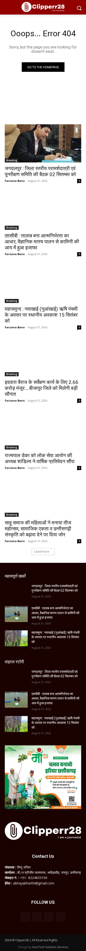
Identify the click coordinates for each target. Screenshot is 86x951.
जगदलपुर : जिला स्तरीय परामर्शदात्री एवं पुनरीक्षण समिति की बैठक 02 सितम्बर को (40, 171)
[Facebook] (25, 916)
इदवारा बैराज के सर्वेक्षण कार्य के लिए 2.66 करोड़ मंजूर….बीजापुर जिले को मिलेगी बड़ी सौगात (41, 388)
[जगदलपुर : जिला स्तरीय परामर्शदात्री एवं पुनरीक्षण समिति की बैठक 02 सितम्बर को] (43, 143)
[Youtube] (60, 916)
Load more (41, 551)
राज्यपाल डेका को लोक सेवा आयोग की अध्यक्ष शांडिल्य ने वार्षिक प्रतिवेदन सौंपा (40, 458)
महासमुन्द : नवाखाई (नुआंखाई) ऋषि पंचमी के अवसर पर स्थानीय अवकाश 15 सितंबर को (41, 315)
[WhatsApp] (49, 916)
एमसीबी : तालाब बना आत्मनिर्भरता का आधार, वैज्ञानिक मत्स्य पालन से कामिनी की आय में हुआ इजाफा (42, 242)
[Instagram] (37, 916)
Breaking (11, 160)
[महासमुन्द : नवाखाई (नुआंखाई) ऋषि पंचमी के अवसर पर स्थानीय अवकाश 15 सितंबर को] (43, 284)
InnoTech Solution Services (50, 947)
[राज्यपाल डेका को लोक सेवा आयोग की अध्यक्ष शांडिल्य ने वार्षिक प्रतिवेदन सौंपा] (43, 430)
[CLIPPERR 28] (43, 7)
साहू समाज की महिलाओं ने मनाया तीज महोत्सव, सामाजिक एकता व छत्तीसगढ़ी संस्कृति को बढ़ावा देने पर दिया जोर (38, 529)
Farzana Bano (15, 181)
